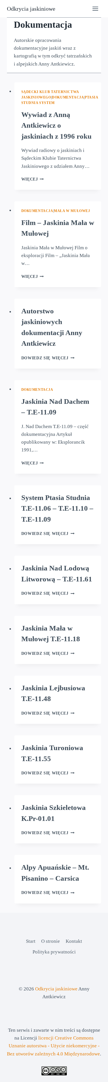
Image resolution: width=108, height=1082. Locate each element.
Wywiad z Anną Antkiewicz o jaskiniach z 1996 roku (56, 125)
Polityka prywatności (54, 952)
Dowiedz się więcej (48, 358)
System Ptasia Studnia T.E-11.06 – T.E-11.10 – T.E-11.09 (57, 508)
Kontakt (74, 941)
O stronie (50, 941)
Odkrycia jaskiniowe (56, 989)
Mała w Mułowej (72, 211)
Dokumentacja (68, 97)
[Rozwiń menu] (95, 8)
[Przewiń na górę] (93, 1073)
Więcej (32, 179)
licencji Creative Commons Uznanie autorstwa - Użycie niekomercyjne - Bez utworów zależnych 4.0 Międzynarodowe (53, 1045)
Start (30, 941)
